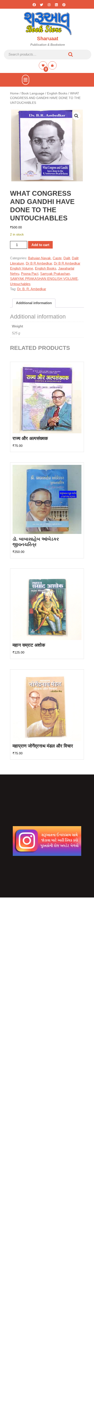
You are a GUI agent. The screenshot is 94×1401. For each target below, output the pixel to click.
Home (14, 93)
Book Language (32, 93)
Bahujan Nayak (39, 258)
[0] (43, 65)
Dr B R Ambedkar (39, 263)
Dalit (66, 258)
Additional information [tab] (34, 303)
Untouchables (20, 284)
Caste (57, 258)
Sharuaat (47, 38)
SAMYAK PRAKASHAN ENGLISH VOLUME (44, 279)
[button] (76, 116)
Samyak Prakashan (55, 274)
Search (70, 54)
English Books (57, 93)
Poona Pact (29, 274)
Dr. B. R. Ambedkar (31, 289)
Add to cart (40, 245)
